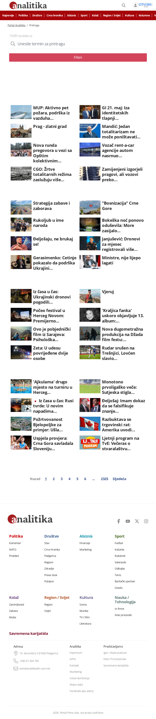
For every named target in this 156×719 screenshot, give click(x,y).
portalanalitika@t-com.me (35, 668)
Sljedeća (119, 478)
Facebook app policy (82, 691)
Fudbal (119, 543)
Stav (46, 543)
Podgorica (50, 556)
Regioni (48, 562)
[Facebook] (118, 521)
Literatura (85, 623)
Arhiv (73, 659)
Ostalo (118, 588)
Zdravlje (49, 568)
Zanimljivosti (16, 604)
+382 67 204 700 (29, 661)
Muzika (84, 611)
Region (48, 604)
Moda (12, 617)
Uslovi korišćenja (79, 678)
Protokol (14, 556)
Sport (84, 15)
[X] (137, 521)
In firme (119, 608)
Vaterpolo (120, 562)
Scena (83, 604)
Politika (23, 15)
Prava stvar (50, 575)
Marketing (86, 549)
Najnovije (8, 15)
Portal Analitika (16, 25)
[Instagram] (146, 521)
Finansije (85, 543)
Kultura (129, 15)
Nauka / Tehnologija (125, 599)
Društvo (37, 15)
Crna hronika (55, 15)
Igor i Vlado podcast (115, 652)
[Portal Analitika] (30, 518)
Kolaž (95, 15)
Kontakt (74, 665)
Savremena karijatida (28, 633)
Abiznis (71, 15)
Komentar (15, 543)
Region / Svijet (112, 15)
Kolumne (144, 15)
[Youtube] (128, 521)
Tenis (118, 575)
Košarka (119, 549)
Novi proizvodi (123, 615)
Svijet (47, 611)
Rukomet (120, 556)
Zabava (13, 611)
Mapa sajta (76, 684)
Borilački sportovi (125, 581)
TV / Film (85, 617)
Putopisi (49, 581)
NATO (12, 549)
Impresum (76, 652)
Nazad (35, 478)
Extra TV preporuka (114, 659)
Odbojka (120, 568)
